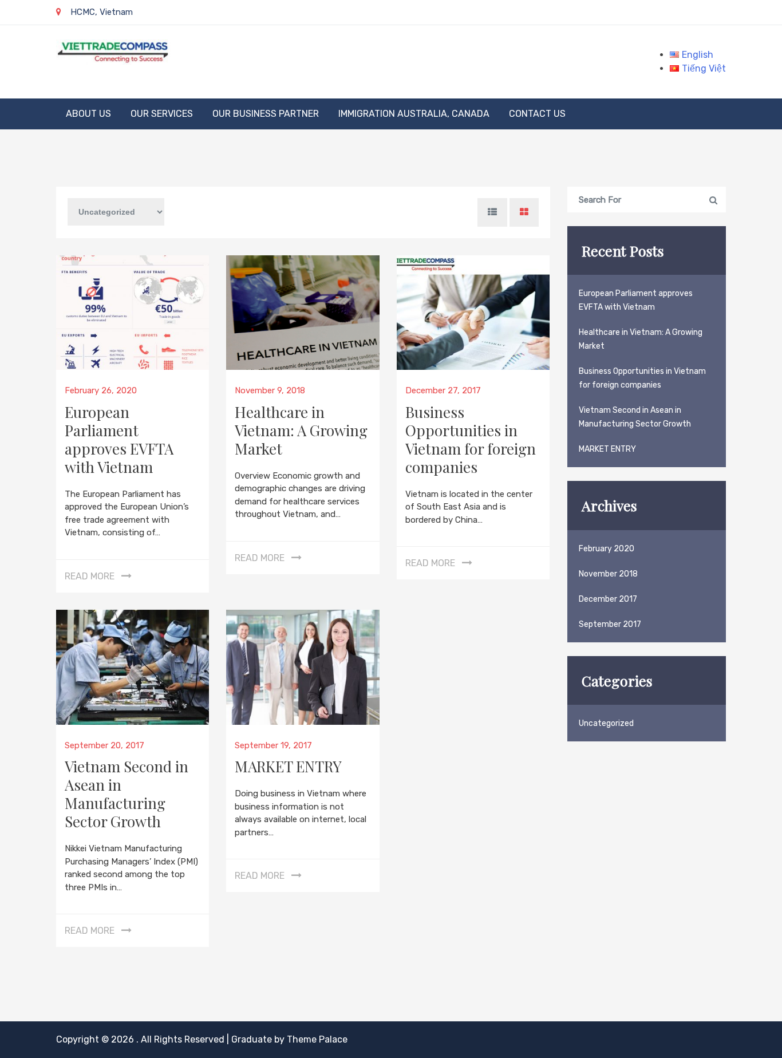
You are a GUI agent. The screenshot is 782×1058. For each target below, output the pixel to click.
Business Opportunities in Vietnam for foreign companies (470, 439)
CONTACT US (537, 113)
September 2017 (610, 624)
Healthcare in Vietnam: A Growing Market (301, 430)
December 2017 (608, 599)
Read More (89, 576)
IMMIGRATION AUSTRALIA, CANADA (413, 113)
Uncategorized (606, 723)
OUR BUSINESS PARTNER (265, 113)
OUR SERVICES (162, 113)
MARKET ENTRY (288, 766)
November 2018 (608, 574)
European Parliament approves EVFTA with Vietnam (119, 439)
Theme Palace (317, 1039)
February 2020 (606, 549)
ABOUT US (88, 113)
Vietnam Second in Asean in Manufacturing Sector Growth (126, 793)
